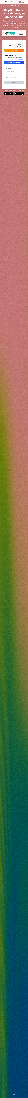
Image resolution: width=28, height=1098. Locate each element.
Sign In (9, 45)
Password (6, 75)
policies (21, 59)
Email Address (7, 68)
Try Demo (14, 50)
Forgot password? (14, 86)
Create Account (19, 45)
